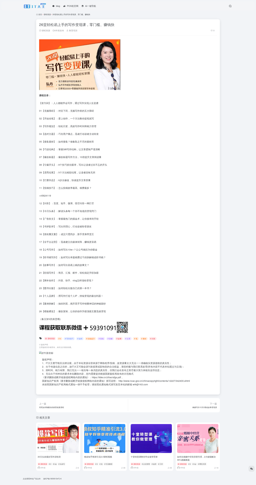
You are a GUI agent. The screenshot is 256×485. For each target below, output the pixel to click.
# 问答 (152, 338)
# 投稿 (101, 338)
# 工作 (160, 464)
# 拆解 (110, 338)
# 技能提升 (90, 338)
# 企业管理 (146, 464)
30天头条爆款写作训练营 (49, 456)
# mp (55, 464)
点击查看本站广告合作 (32, 478)
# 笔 (135, 338)
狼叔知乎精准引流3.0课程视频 (98, 456)
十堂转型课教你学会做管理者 (144, 456)
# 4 (60, 338)
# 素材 (143, 338)
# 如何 (79, 338)
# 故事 (118, 338)
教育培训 (72, 30)
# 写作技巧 (69, 338)
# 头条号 (62, 464)
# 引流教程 (108, 464)
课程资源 (47, 14)
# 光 (101, 464)
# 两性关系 (202, 464)
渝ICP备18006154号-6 (52, 478)
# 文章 (127, 338)
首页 (40, 14)
